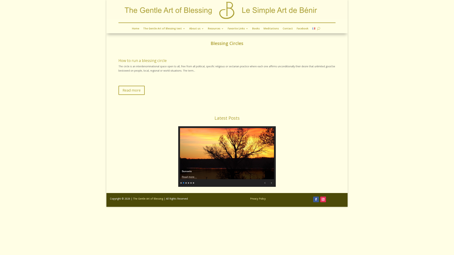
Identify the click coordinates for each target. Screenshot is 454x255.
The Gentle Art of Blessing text (162, 28)
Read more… (189, 176)
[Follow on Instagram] (323, 199)
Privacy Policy (258, 198)
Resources (214, 28)
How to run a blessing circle (142, 60)
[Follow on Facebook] (316, 199)
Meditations (271, 28)
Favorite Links (236, 28)
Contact (288, 28)
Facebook (302, 28)
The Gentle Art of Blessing (148, 198)
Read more (132, 90)
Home (135, 28)
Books (256, 28)
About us (194, 28)
